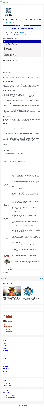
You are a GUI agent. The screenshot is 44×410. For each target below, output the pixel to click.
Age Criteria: (6, 47)
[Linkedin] (7, 269)
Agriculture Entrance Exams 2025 (9, 397)
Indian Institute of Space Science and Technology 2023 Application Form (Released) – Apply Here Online (31, 298)
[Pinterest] (8, 269)
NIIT (7, 324)
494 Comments (5, 299)
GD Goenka (30, 28)
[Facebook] (4, 269)
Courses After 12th (6, 380)
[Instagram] (11, 269)
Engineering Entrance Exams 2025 (9, 390)
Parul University (24, 28)
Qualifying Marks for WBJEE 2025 (9, 54)
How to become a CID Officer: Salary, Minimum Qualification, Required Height (12, 298)
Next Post (41, 278)
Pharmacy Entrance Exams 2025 (8, 395)
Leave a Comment (6, 22)
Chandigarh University (16, 28)
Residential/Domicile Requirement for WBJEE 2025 (12, 55)
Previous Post (4, 278)
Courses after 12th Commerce (8, 383)
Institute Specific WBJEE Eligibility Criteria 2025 (11, 56)
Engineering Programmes (8, 49)
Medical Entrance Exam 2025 (8, 392)
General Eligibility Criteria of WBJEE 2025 (10, 44)
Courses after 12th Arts (7, 385)
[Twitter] (5, 269)
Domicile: (5, 53)
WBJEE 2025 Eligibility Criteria (8, 43)
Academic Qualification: (7, 48)
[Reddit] (10, 269)
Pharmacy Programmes (7, 50)
